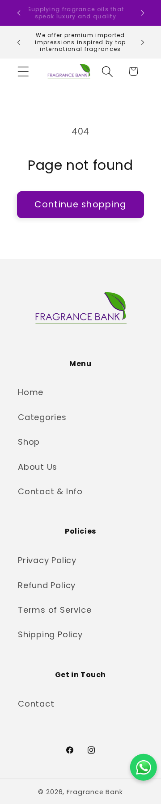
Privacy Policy (47, 560)
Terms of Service (54, 609)
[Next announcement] (143, 13)
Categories (42, 417)
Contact (36, 703)
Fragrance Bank (95, 791)
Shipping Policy (50, 634)
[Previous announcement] (19, 13)
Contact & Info (50, 491)
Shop (29, 441)
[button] (23, 71)
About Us (37, 466)
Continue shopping (80, 204)
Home (30, 392)
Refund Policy (47, 585)
